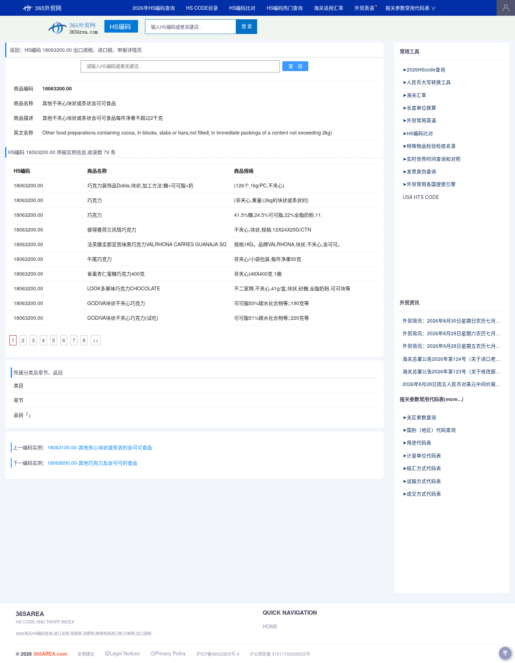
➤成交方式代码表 (422, 493)
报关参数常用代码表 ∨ (410, 7)
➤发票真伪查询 (419, 171)
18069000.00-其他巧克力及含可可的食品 (92, 462)
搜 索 (246, 26)
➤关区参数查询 (419, 417)
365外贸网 (48, 8)
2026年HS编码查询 (153, 7)
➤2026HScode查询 (424, 69)
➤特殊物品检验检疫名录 (429, 145)
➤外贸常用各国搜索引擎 (429, 183)
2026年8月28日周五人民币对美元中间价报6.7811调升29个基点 (452, 383)
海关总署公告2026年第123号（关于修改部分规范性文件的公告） (452, 371)
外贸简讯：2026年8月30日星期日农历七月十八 (452, 320)
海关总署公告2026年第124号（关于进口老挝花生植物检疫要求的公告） (452, 358)
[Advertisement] (452, 250)
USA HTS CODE (421, 196)
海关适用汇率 (328, 7)
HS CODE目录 (202, 7)
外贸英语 (364, 7)
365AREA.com (50, 653)
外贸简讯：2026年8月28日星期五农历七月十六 (452, 345)
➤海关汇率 (414, 94)
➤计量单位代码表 (422, 455)
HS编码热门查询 (285, 7)
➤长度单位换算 (419, 107)
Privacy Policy (170, 653)
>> (95, 340)
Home (270, 626)
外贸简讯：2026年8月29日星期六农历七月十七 (452, 333)
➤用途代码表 (417, 442)
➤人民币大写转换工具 (427, 81)
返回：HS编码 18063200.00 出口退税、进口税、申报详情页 (76, 49)
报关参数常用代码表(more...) (432, 398)
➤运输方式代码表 (422, 480)
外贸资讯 (409, 302)
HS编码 (120, 26)
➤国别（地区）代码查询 (429, 429)
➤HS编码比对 (418, 133)
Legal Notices (125, 653)
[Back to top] (505, 653)
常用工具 (409, 51)
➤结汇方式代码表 (422, 467)
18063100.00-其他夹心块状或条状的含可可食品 (99, 447)
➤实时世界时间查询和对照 (432, 158)
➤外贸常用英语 (419, 120)
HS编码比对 (242, 7)
